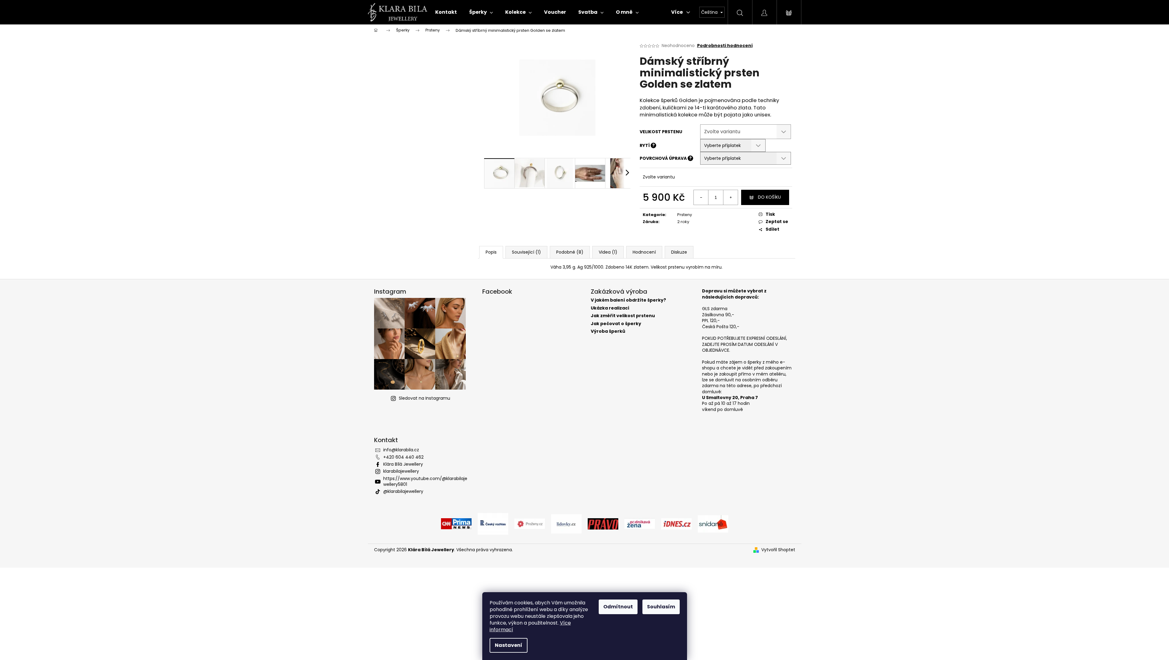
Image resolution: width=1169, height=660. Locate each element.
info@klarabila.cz (401, 450)
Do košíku (769, 197)
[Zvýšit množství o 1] (730, 197)
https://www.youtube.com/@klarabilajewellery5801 (425, 481)
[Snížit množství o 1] (701, 197)
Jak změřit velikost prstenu (623, 316)
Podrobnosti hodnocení (725, 46)
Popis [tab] (491, 252)
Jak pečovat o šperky (616, 323)
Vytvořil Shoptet (778, 550)
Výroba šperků (608, 331)
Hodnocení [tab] (644, 252)
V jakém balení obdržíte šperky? (628, 300)
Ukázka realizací (610, 308)
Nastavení (508, 645)
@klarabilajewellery (403, 491)
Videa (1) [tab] (608, 252)
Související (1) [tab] (526, 252)
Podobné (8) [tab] (569, 252)
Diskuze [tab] (679, 252)
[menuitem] (446, 12)
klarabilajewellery (401, 471)
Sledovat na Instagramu (424, 398)
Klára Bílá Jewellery (403, 464)
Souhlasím (661, 606)
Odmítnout (618, 606)
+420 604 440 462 (403, 457)
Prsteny (684, 215)
